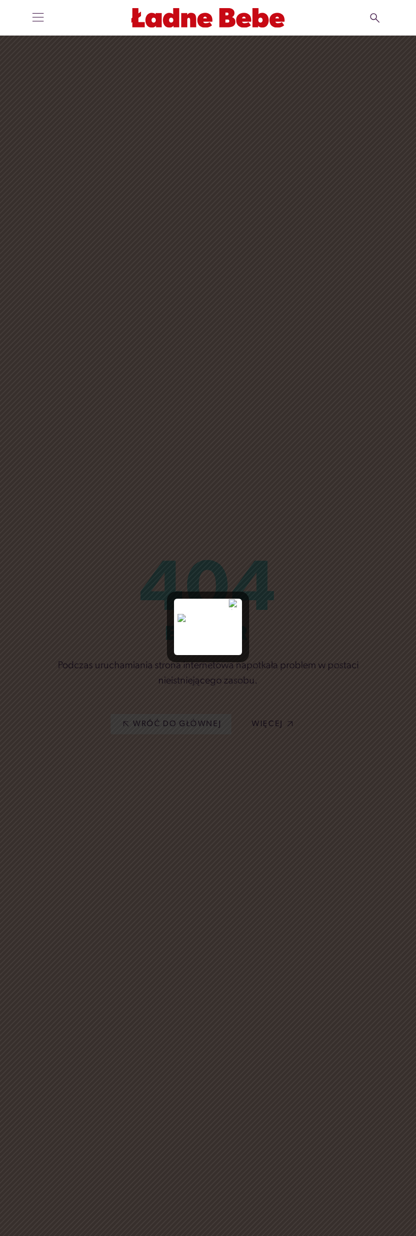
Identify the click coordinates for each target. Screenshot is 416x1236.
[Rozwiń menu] (38, 17)
